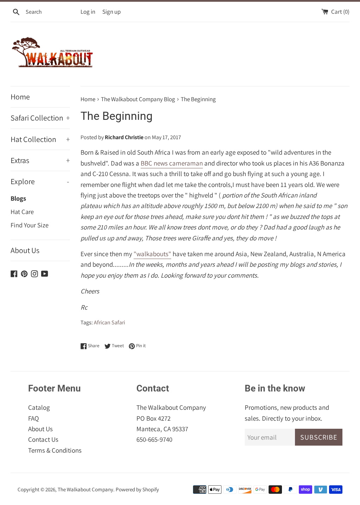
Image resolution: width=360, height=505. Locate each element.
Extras (40, 160)
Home (20, 97)
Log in (88, 11)
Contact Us (43, 439)
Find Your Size (30, 225)
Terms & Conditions (55, 450)
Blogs (18, 198)
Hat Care (22, 211)
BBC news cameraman (172, 163)
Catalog (39, 407)
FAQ (33, 418)
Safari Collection (40, 118)
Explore (40, 181)
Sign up (111, 11)
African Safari (109, 322)
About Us (25, 250)
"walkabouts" (152, 254)
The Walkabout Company (85, 489)
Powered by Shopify (137, 489)
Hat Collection (40, 139)
